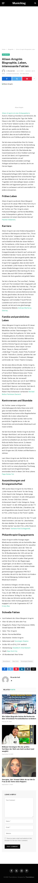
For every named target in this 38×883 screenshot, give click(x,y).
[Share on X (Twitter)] (17, 79)
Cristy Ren (6, 606)
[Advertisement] (19, 27)
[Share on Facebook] (7, 79)
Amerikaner (6, 661)
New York (15, 661)
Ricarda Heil (11, 71)
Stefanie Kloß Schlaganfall (20, 529)
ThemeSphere (30, 877)
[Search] (35, 3)
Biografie (6, 54)
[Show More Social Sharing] (34, 79)
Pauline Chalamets (8, 220)
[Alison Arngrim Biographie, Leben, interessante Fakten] (19, 94)
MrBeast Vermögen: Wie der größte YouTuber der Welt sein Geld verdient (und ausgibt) (18, 749)
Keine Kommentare (13, 73)
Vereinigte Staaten (21, 641)
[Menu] (3, 3)
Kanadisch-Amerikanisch (21, 648)
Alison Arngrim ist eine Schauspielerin (16, 113)
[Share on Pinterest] (27, 79)
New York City (12, 651)
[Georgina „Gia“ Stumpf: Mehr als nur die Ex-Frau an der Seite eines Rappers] (19, 767)
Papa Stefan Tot (8, 474)
